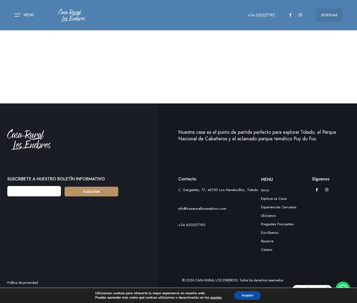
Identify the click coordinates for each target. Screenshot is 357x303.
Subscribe (91, 191)
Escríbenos (270, 232)
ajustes (215, 297)
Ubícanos (268, 215)
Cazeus (266, 249)
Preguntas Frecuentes (277, 224)
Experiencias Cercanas (279, 207)
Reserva (267, 241)
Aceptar (247, 295)
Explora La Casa (274, 198)
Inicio (265, 190)
